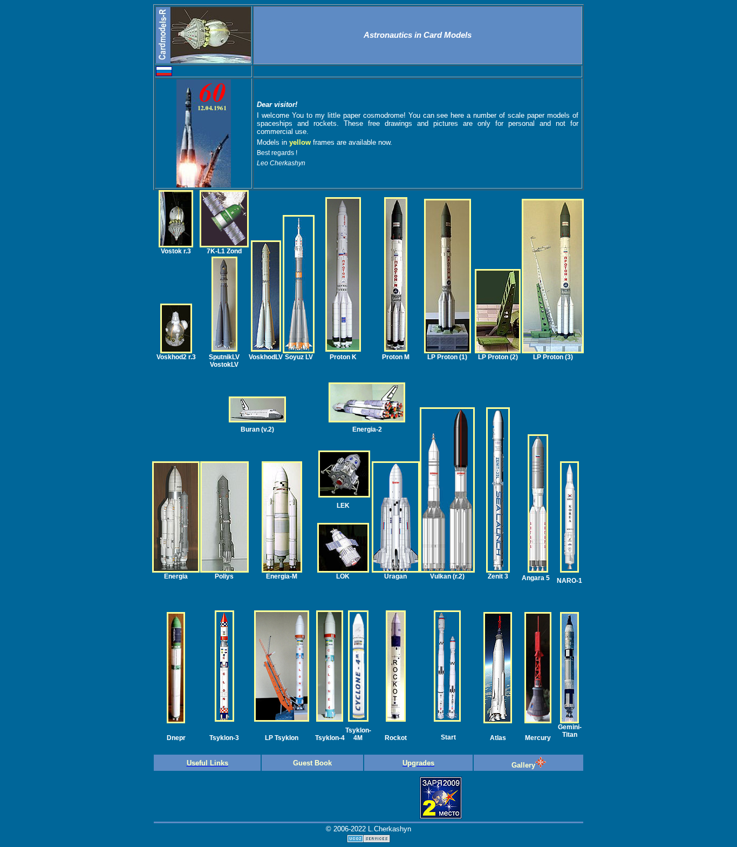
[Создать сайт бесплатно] (368, 839)
